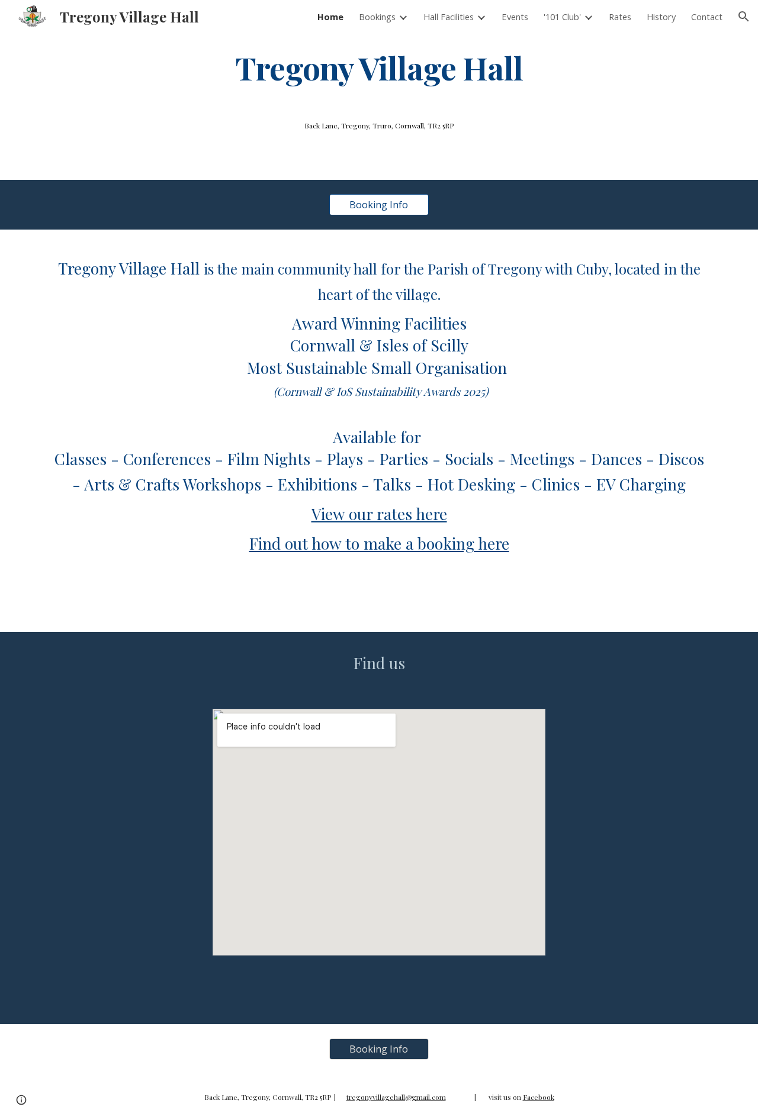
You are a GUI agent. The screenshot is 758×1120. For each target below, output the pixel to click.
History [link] (661, 16)
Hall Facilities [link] (448, 16)
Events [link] (515, 16)
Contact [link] (706, 16)
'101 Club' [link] (562, 16)
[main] (379, 67)
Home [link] (330, 16)
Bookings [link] (377, 16)
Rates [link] (620, 16)
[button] (744, 16)
